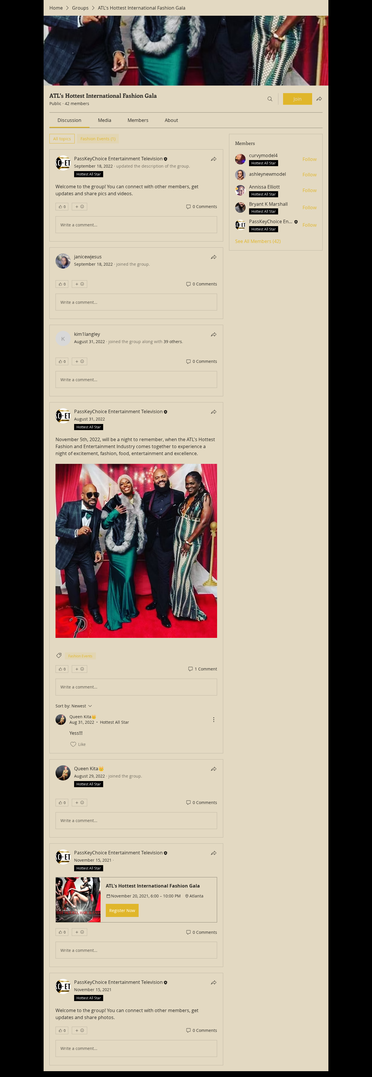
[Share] (213, 158)
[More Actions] (213, 719)
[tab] (62, 138)
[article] (136, 195)
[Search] (270, 99)
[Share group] (319, 98)
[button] (136, 899)
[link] (69, 120)
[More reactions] (79, 206)
